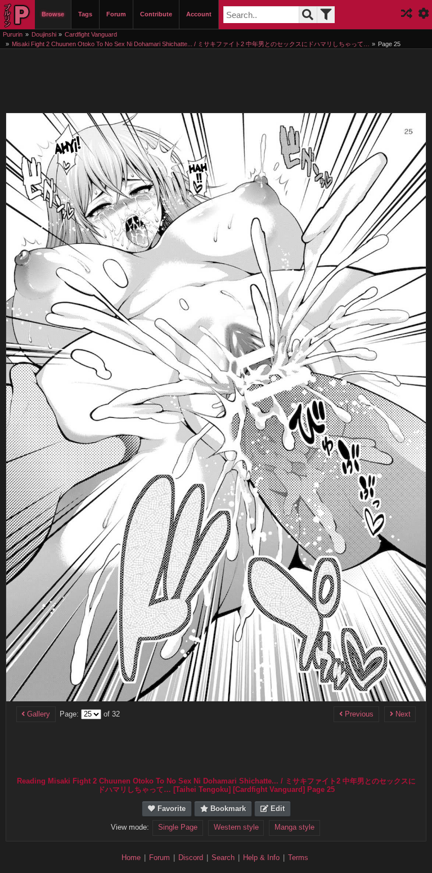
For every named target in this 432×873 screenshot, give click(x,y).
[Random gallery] (406, 14)
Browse (53, 14)
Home (131, 857)
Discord (190, 857)
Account (199, 14)
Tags (85, 14)
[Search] (308, 14)
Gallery (37, 714)
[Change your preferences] (423, 14)
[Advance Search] (326, 14)
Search (223, 857)
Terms (298, 857)
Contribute (156, 14)
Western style (236, 827)
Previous (358, 714)
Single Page (177, 827)
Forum (116, 14)
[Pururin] (17, 14)
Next (402, 714)
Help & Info (261, 857)
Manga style (294, 827)
